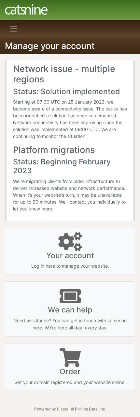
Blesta (62, 409)
